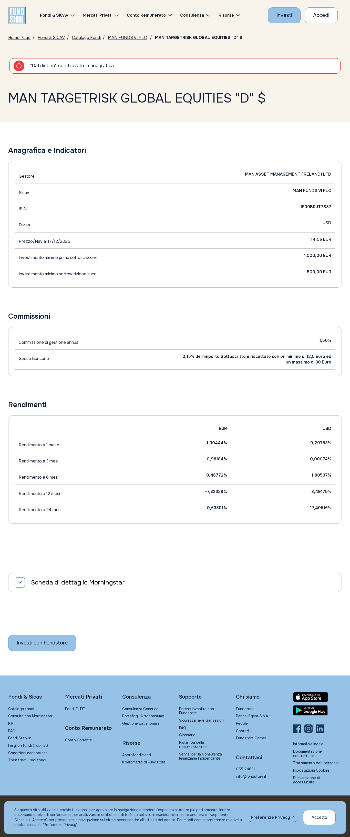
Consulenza (192, 15)
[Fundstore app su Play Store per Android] (317, 710)
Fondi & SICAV (51, 37)
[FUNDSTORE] (17, 15)
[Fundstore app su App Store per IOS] (317, 697)
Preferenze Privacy (270, 817)
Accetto (319, 817)
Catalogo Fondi (86, 37)
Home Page (19, 37)
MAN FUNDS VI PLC (127, 37)
